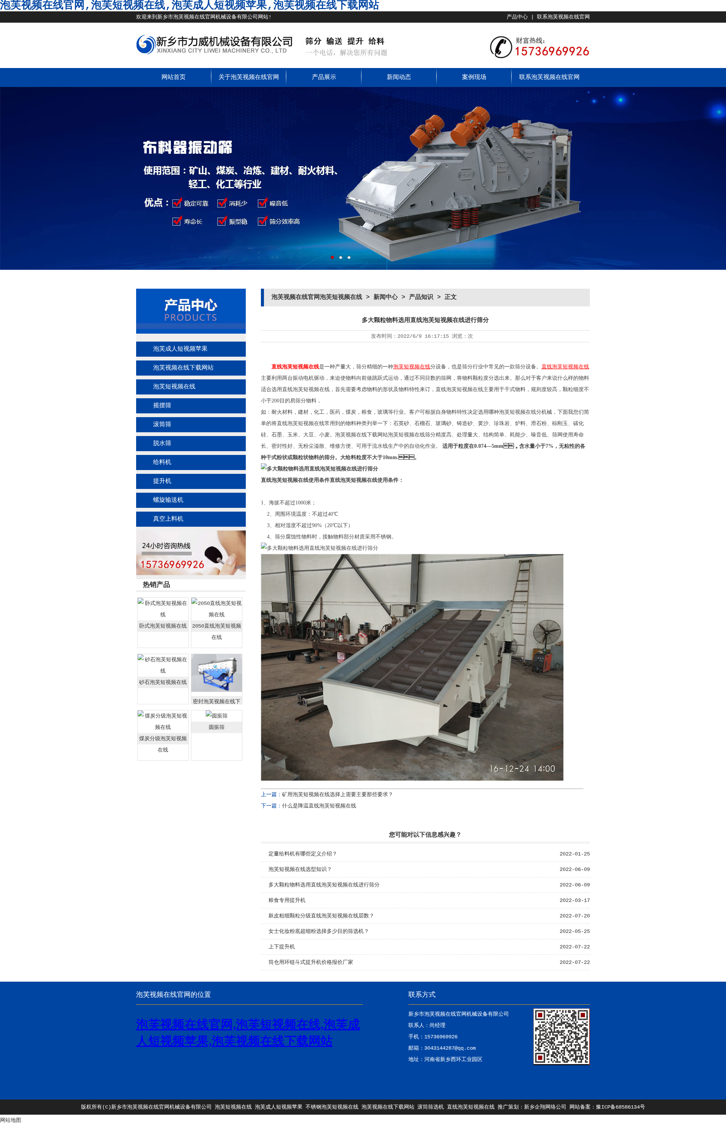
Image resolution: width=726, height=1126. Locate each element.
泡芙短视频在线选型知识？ (300, 869)
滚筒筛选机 (430, 1107)
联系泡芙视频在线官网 (563, 17)
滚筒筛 (162, 424)
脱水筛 (162, 443)
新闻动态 (399, 77)
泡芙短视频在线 (174, 387)
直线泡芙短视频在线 (295, 367)
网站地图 (10, 1120)
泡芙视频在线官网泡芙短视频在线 (316, 297)
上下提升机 (281, 947)
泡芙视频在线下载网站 (183, 368)
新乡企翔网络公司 (545, 1107)
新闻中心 (386, 297)
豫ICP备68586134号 (620, 1107)
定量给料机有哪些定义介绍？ (302, 854)
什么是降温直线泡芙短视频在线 (319, 806)
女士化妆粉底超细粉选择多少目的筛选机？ (318, 931)
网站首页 (173, 77)
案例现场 (474, 77)
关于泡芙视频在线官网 (249, 77)
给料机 (162, 462)
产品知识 (421, 297)
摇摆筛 (162, 405)
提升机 (162, 481)
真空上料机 (168, 519)
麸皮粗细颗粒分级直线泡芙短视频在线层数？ (321, 916)
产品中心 (517, 17)
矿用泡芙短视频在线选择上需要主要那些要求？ (337, 795)
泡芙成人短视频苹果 (180, 349)
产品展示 (324, 77)
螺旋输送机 (168, 500)
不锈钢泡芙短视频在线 (332, 1107)
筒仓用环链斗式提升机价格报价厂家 (310, 962)
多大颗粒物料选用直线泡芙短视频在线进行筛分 (324, 885)
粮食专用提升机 (287, 900)
